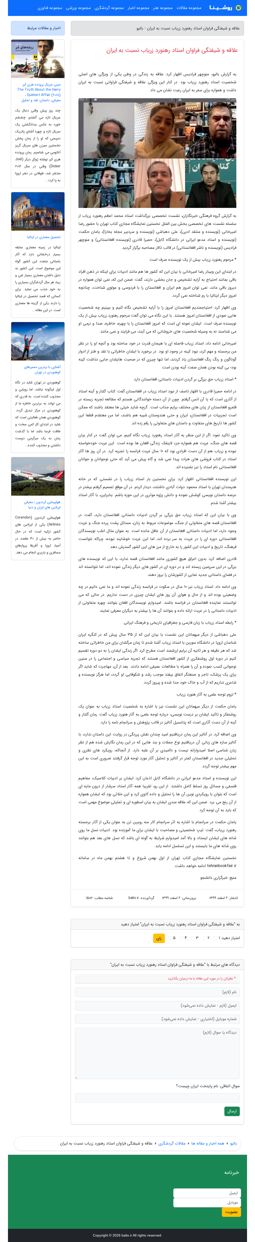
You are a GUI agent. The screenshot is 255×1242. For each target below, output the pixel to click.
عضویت (231, 1212)
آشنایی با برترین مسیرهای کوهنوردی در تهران (42, 369)
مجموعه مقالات (189, 8)
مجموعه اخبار (138, 8)
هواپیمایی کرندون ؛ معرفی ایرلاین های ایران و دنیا (42, 505)
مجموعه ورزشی (78, 8)
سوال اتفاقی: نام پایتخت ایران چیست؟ (208, 1086)
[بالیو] (225, 8)
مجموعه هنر (163, 8)
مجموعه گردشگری (109, 8)
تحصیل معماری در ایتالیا (44, 237)
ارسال (232, 1111)
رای (159, 938)
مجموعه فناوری (50, 8)
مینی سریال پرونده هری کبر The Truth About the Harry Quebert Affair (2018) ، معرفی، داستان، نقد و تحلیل (39, 92)
